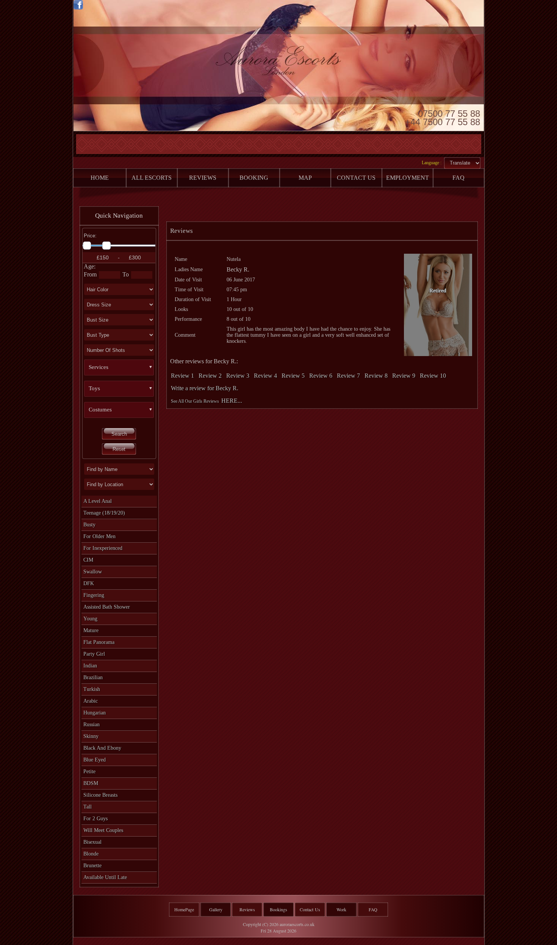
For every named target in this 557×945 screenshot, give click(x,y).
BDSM (90, 783)
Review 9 (403, 375)
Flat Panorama (98, 642)
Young (90, 619)
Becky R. (238, 269)
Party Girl (94, 654)
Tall (87, 807)
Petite (89, 771)
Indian (90, 666)
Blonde (91, 854)
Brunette (92, 865)
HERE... (231, 400)
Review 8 (376, 375)
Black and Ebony (102, 748)
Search (119, 434)
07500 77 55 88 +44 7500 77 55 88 (442, 117)
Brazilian (93, 677)
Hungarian (94, 713)
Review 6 (320, 375)
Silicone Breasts (100, 795)
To (125, 274)
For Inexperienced (102, 548)
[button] (122, 367)
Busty (89, 524)
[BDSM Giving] (123, 378)
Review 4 (265, 375)
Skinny (91, 736)
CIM (88, 560)
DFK (88, 583)
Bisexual (92, 842)
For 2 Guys (95, 818)
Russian (91, 724)
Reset (119, 449)
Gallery (215, 909)
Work (341, 909)
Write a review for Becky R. (204, 388)
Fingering (93, 595)
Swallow (92, 572)
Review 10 (433, 375)
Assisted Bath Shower (106, 607)
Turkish (91, 689)
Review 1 (182, 375)
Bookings (278, 909)
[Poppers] (123, 400)
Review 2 (210, 375)
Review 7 (348, 375)
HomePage (184, 909)
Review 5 (293, 375)
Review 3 (237, 375)
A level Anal (97, 501)
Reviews (247, 909)
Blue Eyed (94, 760)
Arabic (90, 701)
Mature (91, 630)
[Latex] (123, 421)
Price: (90, 236)
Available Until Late (105, 877)
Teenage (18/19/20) (104, 513)
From (90, 274)
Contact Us (310, 909)
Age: (89, 266)
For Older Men (99, 536)
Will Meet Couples (103, 830)
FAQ (373, 909)
